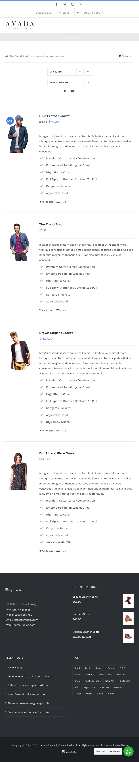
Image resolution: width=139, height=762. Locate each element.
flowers (90, 674)
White (100, 693)
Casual (111, 668)
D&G (122, 668)
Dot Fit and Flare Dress (56, 453)
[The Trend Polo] (19, 241)
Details (62, 202)
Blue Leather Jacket (54, 116)
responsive (89, 687)
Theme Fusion (67, 745)
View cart (128, 56)
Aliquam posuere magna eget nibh (29, 703)
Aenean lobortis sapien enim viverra (30, 676)
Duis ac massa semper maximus (28, 685)
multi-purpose (93, 681)
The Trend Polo (50, 224)
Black (77, 668)
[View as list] (72, 91)
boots (88, 668)
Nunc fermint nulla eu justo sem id (29, 694)
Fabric (77, 674)
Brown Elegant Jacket (56, 333)
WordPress (122, 745)
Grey (101, 674)
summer (104, 687)
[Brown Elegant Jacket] (19, 350)
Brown (99, 668)
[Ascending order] (88, 72)
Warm (89, 693)
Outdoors (125, 681)
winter (111, 693)
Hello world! (15, 667)
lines (77, 681)
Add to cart (47, 202)
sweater (118, 687)
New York (110, 681)
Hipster (121, 674)
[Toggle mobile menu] (132, 25)
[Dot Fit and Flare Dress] (19, 470)
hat (110, 674)
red (76, 687)
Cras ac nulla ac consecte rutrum (28, 712)
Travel (77, 693)
